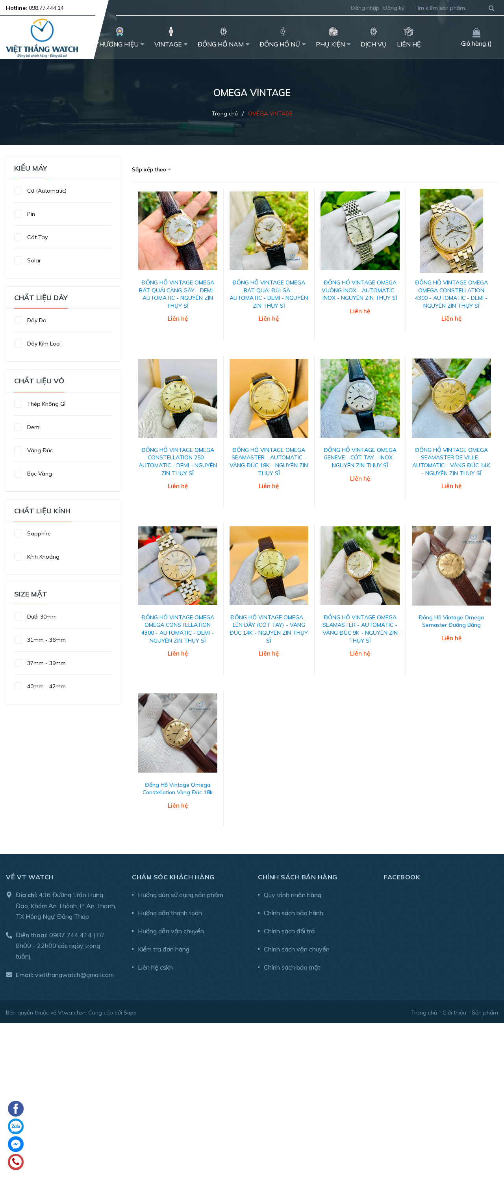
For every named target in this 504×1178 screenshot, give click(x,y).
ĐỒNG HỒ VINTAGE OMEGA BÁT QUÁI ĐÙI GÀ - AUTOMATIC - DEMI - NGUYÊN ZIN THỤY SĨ (269, 294)
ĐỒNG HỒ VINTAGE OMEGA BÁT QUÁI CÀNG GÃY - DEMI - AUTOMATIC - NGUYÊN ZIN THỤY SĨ (178, 294)
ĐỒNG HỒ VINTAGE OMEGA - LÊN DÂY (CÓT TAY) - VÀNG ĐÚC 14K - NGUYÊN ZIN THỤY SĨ (269, 629)
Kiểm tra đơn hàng (163, 949)
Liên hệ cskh (155, 967)
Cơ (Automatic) (46, 190)
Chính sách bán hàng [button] (297, 877)
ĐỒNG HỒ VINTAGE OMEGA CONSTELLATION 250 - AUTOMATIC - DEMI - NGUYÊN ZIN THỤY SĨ (178, 461)
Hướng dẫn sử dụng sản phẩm (180, 895)
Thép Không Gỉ (45, 403)
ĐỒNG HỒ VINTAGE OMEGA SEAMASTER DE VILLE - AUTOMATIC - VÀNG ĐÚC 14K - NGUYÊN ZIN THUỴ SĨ (451, 461)
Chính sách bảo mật (292, 967)
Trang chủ (424, 1012)
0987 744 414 (70, 935)
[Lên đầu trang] (486, 1130)
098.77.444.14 (46, 7)
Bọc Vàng (39, 473)
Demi (33, 427)
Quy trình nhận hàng (292, 895)
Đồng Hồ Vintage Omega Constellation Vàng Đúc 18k (178, 788)
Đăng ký (393, 7)
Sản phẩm (485, 1012)
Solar (33, 260)
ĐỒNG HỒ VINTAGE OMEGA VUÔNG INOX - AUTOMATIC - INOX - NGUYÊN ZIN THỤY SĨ (360, 290)
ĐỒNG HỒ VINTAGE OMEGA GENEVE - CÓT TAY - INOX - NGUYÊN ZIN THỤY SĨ (360, 457)
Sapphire (38, 533)
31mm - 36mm (46, 639)
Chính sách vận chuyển (297, 949)
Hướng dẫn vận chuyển (171, 931)
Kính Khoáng (42, 556)
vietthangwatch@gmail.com (74, 975)
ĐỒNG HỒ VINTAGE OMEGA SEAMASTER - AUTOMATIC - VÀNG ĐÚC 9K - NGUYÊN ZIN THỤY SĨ (360, 629)
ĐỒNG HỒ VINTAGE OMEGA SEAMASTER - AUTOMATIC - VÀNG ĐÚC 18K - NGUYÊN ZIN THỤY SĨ (269, 461)
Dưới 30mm (41, 616)
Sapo (130, 1012)
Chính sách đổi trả (289, 931)
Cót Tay (37, 237)
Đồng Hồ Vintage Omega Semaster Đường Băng (451, 621)
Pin (30, 213)
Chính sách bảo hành (293, 913)
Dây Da (36, 320)
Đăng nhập (365, 7)
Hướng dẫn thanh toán (170, 913)
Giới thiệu (454, 1012)
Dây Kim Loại (43, 343)
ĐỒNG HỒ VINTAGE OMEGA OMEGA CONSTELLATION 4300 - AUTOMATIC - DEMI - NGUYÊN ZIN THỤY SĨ (451, 294)
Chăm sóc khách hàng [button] (173, 877)
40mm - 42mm (46, 686)
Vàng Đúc (39, 450)
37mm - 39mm (46, 663)
